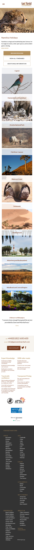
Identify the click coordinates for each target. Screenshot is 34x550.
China (21, 439)
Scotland (22, 471)
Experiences (7, 510)
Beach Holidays (10, 512)
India (21, 441)
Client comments (24, 512)
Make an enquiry (14, 348)
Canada (22, 502)
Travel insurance (24, 518)
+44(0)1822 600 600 (18, 338)
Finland (22, 463)
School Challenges (22, 529)
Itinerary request (24, 514)
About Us (21, 510)
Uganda (8, 463)
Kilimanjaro (9, 443)
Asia (19, 435)
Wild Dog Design (21, 539)
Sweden (22, 476)
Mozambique (9, 450)
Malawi (7, 446)
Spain (21, 472)
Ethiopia (8, 439)
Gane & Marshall (26, 4)
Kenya (7, 441)
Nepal (21, 450)
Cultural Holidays (10, 518)
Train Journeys (10, 536)
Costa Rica (23, 487)
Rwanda (8, 454)
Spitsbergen (23, 474)
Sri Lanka (22, 454)
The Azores (23, 478)
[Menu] (3, 4)
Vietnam (22, 457)
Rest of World (23, 495)
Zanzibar (8, 467)
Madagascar (9, 445)
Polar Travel (9, 527)
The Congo (9, 461)
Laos (21, 446)
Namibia (8, 452)
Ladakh (22, 445)
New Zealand (23, 504)
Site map (22, 516)
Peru (21, 491)
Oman (21, 452)
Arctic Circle (23, 498)
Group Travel (9, 521)
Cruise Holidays (10, 516)
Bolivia (21, 483)
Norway (22, 469)
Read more (4, 48)
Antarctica (23, 496)
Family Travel (9, 519)
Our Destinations (10, 430)
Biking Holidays (10, 514)
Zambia (8, 465)
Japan (21, 443)
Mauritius (8, 448)
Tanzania (8, 459)
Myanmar (22, 448)
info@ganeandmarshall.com (19, 342)
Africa (5, 435)
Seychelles (8, 456)
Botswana (8, 437)
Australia (22, 500)
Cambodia (22, 437)
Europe (20, 462)
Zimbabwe (8, 468)
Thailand (22, 456)
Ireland (22, 467)
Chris (17, 325)
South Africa (9, 457)
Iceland (22, 465)
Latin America (22, 482)
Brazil (21, 485)
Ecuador (22, 489)
